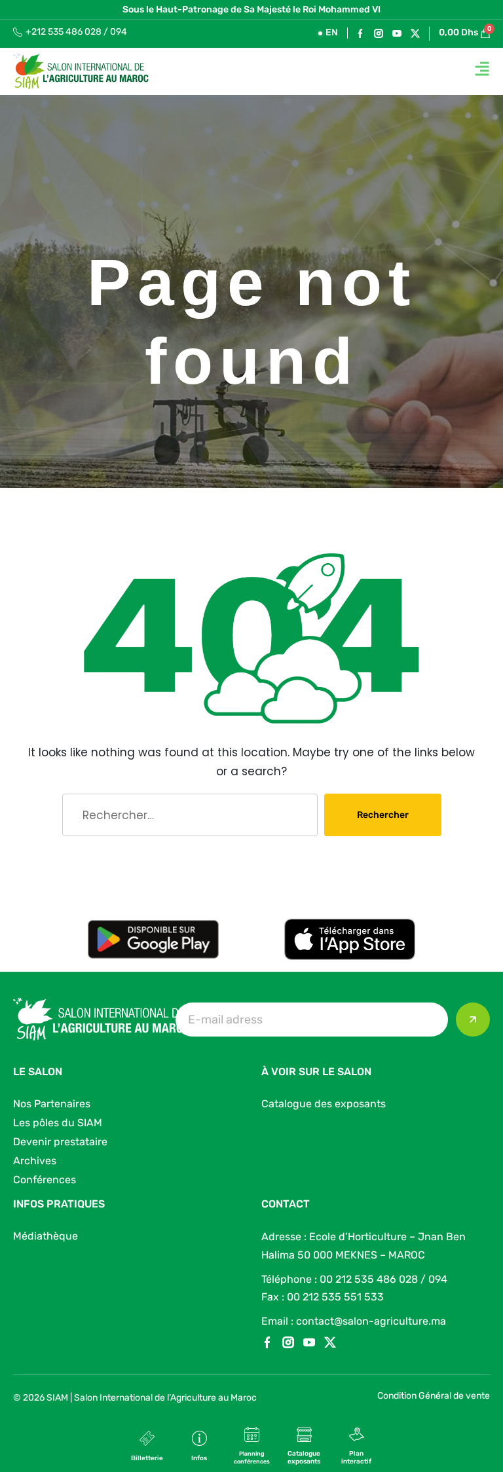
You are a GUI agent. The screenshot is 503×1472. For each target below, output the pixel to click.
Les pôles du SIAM (57, 1122)
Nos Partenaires (51, 1103)
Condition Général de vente (433, 1395)
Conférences (44, 1179)
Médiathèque (45, 1236)
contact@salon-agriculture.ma (371, 1321)
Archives (34, 1160)
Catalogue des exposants (323, 1103)
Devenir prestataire (60, 1141)
